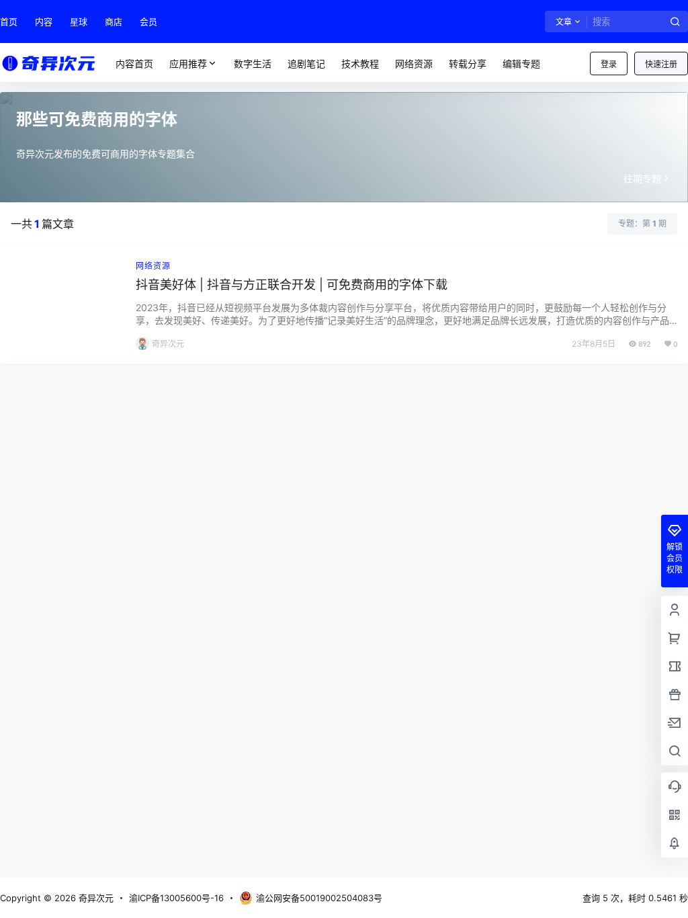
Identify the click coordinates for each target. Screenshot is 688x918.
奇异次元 (95, 897)
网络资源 (153, 266)
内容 (43, 21)
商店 (113, 21)
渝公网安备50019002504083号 (319, 897)
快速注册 (661, 64)
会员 (148, 21)
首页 (8, 21)
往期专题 (642, 178)
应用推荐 (188, 63)
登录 (609, 64)
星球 (78, 21)
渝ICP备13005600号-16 (176, 897)
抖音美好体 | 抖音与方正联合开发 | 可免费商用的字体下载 (291, 285)
